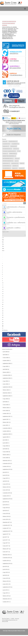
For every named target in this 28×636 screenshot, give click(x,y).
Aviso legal (5, 630)
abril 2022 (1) (6, 401)
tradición (14, 168)
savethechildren (7, 165)
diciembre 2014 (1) (7, 598)
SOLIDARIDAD (6, 168)
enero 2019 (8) (6, 490)
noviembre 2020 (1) (7, 428)
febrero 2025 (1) (6, 372)
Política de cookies (21, 630)
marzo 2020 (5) (6, 451)
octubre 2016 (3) (7, 560)
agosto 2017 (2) (6, 534)
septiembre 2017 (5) (7, 531)
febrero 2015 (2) (6, 596)
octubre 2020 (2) (7, 431)
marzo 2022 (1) (6, 404)
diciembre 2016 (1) (7, 554)
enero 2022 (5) (6, 410)
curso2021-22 (6, 143)
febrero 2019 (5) (6, 487)
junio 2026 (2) (6, 351)
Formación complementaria (9, 151)
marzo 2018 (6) (6, 513)
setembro (15, 165)
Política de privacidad (12, 630)
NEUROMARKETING (8, 158)
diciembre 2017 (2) (7, 522)
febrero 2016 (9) (6, 581)
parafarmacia (6, 163)
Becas (5, 141)
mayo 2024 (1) (6, 381)
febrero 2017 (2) (6, 548)
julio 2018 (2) (6, 501)
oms (16, 161)
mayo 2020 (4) (6, 445)
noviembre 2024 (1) (7, 375)
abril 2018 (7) (6, 510)
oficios (17, 158)
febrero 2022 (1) (6, 407)
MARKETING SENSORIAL (9, 156)
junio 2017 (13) (6, 540)
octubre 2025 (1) (7, 360)
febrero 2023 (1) (6, 390)
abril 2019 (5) (6, 481)
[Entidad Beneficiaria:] (14, 120)
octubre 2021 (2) (7, 413)
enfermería (13, 146)
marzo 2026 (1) (6, 357)
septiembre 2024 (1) (7, 378)
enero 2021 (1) (6, 425)
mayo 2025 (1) (6, 366)
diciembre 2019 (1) (7, 460)
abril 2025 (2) (6, 369)
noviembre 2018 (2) (7, 493)
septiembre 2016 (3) (7, 563)
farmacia (15, 148)
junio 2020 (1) (6, 443)
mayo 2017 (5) (6, 543)
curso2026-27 (15, 143)
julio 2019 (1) (6, 472)
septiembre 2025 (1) (7, 363)
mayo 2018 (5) (6, 507)
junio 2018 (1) (6, 504)
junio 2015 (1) (6, 590)
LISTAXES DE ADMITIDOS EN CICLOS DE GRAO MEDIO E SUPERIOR (9, 23)
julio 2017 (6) (6, 537)
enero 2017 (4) (6, 551)
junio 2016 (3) (6, 569)
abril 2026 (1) (6, 354)
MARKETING (12, 153)
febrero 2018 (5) (6, 516)
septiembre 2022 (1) (7, 395)
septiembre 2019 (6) (7, 469)
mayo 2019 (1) (6, 478)
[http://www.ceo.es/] (14, 90)
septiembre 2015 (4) (7, 587)
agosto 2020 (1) (6, 437)
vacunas (21, 168)
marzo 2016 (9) (6, 578)
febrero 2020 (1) (6, 454)
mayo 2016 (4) (6, 572)
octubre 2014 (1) (7, 601)
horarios (5, 153)
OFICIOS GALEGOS (8, 161)
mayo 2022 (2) (6, 398)
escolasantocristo (7, 148)
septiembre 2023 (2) (7, 387)
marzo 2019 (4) (6, 484)
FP (18, 151)
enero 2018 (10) (6, 519)
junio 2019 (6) (6, 475)
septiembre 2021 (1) (7, 416)
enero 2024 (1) (6, 384)
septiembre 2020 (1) (7, 434)
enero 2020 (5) (6, 457)
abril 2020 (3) (6, 448)
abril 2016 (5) (6, 575)
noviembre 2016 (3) (7, 557)
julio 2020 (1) (6, 440)
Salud (22, 163)
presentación (15, 163)
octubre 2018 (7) (7, 496)
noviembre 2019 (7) (7, 463)
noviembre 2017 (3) (7, 525)
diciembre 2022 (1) (7, 393)
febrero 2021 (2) (6, 422)
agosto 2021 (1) (6, 419)
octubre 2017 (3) (7, 528)
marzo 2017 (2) (6, 546)
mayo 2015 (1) (6, 593)
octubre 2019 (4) (7, 466)
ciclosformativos (13, 141)
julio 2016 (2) (6, 566)
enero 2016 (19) (6, 584)
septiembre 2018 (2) (7, 498)
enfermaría (6, 146)
